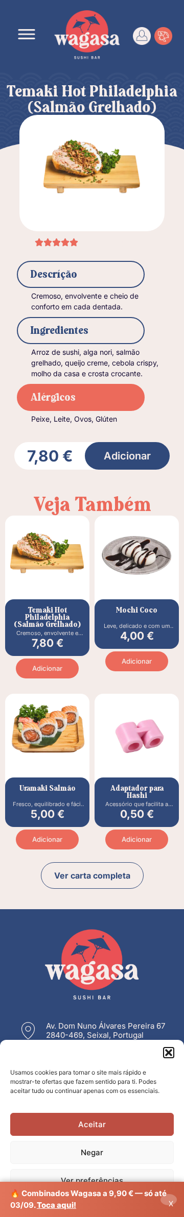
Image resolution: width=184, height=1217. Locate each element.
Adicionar (127, 456)
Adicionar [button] (47, 668)
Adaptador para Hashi (137, 792)
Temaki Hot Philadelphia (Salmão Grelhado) (47, 617)
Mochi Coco (136, 610)
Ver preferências (92, 1180)
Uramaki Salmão (47, 788)
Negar (92, 1152)
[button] (169, 1053)
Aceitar (92, 1124)
